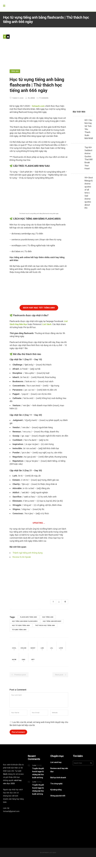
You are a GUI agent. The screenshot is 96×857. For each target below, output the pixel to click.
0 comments (43, 98)
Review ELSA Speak (22, 557)
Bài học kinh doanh (58, 777)
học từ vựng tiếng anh (21, 625)
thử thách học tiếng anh (45, 625)
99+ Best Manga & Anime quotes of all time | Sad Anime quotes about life (89, 192)
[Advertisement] (39, 577)
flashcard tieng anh (28, 617)
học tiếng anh (47, 617)
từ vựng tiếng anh (19, 629)
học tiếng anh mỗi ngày (52, 621)
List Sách (46, 324)
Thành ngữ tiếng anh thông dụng (27, 553)
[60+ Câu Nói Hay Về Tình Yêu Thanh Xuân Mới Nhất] (77, 123)
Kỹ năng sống (56, 789)
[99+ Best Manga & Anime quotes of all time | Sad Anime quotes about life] (77, 181)
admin (32, 98)
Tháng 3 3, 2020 (17, 98)
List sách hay (55, 762)
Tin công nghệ (56, 783)
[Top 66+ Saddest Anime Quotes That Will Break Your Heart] (77, 151)
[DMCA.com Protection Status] (37, 813)
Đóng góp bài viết (57, 795)
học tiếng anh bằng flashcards (25, 621)
